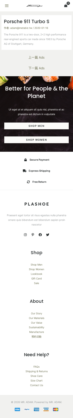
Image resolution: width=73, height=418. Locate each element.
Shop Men (36, 264)
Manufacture (36, 331)
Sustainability (36, 327)
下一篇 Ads (36, 68)
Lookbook (36, 273)
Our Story (36, 313)
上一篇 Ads (36, 57)
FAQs (36, 366)
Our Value (36, 322)
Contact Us (36, 385)
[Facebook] (40, 234)
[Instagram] (25, 234)
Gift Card (36, 278)
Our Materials (36, 318)
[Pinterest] (32, 234)
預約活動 (36, 336)
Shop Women (36, 269)
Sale (36, 283)
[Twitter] (47, 234)
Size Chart (36, 380)
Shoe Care (36, 375)
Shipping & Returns (37, 371)
